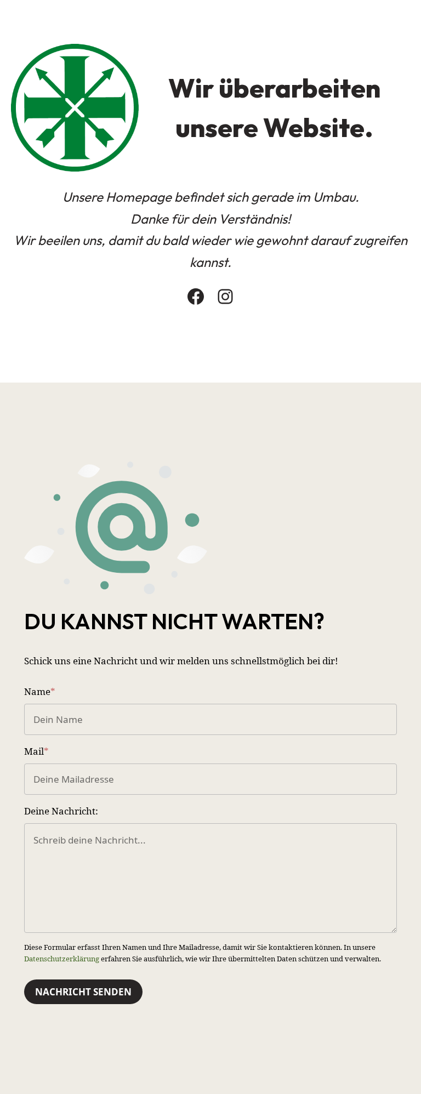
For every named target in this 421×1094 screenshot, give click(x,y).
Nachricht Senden (83, 991)
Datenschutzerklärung (61, 959)
